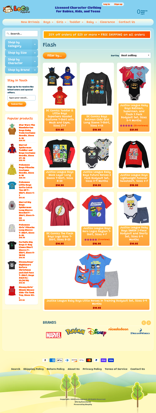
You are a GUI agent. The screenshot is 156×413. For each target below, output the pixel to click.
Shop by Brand (23, 71)
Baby (92, 23)
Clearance (107, 22)
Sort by (115, 55)
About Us (74, 368)
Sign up (118, 4)
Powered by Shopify (83, 404)
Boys (48, 23)
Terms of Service (116, 368)
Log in (106, 4)
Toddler (76, 23)
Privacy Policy (92, 368)
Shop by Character (23, 61)
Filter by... (54, 55)
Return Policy (56, 368)
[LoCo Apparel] (27, 9)
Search (15, 368)
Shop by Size (23, 53)
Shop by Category (23, 44)
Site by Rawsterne (83, 402)
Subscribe (17, 104)
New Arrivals (30, 22)
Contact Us (127, 22)
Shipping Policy (33, 368)
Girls (62, 23)
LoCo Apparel (81, 399)
